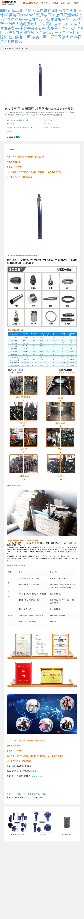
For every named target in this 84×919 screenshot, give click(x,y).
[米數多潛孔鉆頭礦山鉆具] (9, 3)
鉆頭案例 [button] (55, 3)
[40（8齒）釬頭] (66, 822)
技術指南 (70, 3)
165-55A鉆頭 (42, 834)
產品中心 (19, 48)
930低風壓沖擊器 (29, 794)
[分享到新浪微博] (12, 137)
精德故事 (63, 3)
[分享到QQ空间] (10, 137)
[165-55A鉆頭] (42, 822)
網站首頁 (10, 48)
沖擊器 (28, 48)
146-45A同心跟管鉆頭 (17, 834)
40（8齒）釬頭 (66, 834)
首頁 (41, 3)
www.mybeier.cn (37, 776)
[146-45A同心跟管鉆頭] (17, 822)
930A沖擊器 (41, 794)
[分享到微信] (19, 137)
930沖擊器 (16, 794)
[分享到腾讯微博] (14, 137)
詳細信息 (12, 150)
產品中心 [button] (47, 3)
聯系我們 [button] (76, 3)
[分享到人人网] (17, 137)
